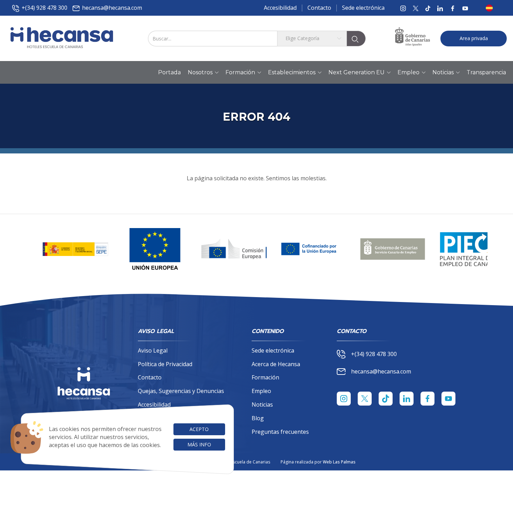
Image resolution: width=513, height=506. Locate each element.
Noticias (262, 404)
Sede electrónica (363, 8)
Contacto (319, 8)
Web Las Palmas (339, 462)
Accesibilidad (280, 8)
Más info (199, 444)
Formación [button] (240, 72)
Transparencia (486, 72)
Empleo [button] (408, 72)
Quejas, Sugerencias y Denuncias (181, 391)
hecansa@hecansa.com (112, 8)
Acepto (199, 429)
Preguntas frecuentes (280, 432)
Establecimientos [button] (291, 72)
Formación (265, 377)
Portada (169, 72)
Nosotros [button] (200, 72)
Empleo (261, 391)
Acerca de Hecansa (276, 364)
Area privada (474, 38)
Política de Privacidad (165, 364)
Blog (258, 418)
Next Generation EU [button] (356, 72)
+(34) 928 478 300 (44, 8)
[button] (491, 8)
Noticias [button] (443, 72)
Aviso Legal (153, 350)
